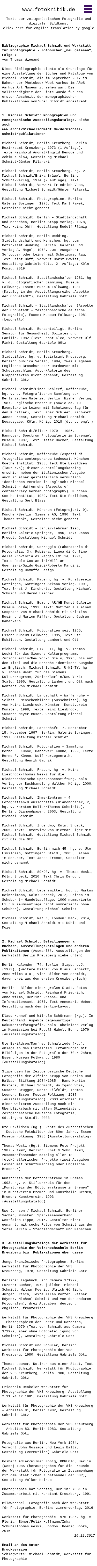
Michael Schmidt (44, 1554)
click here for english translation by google (48, 28)
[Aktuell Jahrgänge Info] (88, 9)
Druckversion (14, 1550)
